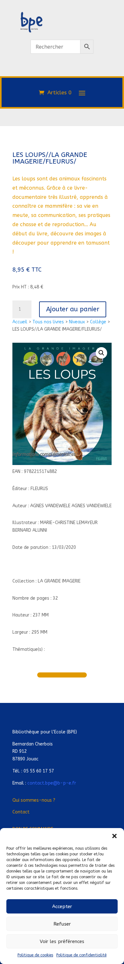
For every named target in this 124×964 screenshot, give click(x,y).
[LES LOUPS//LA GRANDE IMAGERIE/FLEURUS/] (62, 72)
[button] (114, 836)
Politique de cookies (35, 955)
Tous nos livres (48, 322)
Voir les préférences (62, 941)
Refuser (62, 924)
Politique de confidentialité (81, 955)
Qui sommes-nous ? (33, 800)
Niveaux (77, 322)
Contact (21, 812)
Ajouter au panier (72, 309)
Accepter (62, 906)
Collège (98, 322)
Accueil (19, 322)
